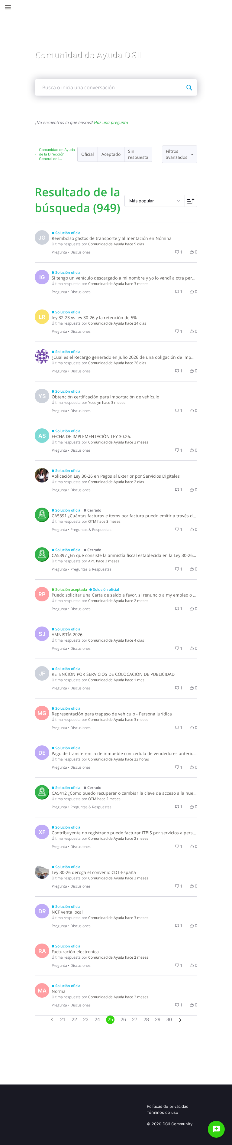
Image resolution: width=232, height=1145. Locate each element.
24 (97, 1019)
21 (63, 1019)
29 (157, 1019)
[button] (88, 154)
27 (134, 1019)
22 (74, 1019)
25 (110, 1019)
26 (123, 1019)
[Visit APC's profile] (42, 554)
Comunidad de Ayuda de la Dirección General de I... (57, 154)
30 (169, 1019)
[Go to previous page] (52, 1020)
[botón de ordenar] (191, 201)
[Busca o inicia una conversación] (189, 87)
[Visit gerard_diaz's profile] (42, 871)
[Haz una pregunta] (216, 1129)
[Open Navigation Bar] (9, 7)
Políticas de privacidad (167, 1106)
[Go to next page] (180, 1020)
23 (86, 1019)
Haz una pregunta (111, 122)
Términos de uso (162, 1112)
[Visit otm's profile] (42, 515)
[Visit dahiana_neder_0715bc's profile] (42, 356)
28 (146, 1019)
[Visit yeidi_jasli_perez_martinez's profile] (42, 475)
